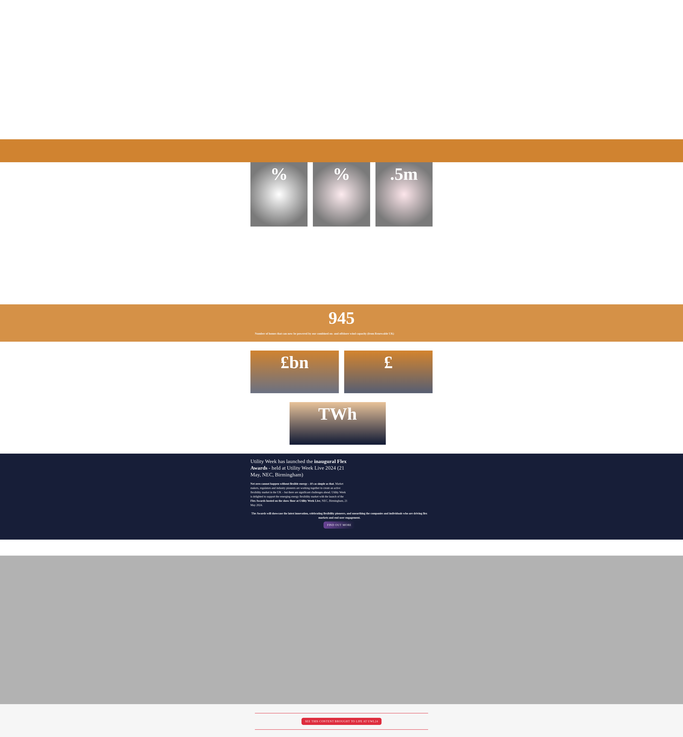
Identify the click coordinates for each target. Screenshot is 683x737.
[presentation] (341, 449)
